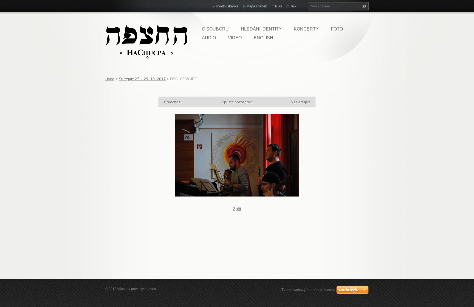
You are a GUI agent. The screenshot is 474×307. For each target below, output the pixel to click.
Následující (300, 102)
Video (235, 37)
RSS (278, 6)
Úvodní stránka (227, 6)
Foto (337, 29)
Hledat (363, 6)
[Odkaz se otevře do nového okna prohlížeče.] (237, 155)
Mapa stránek (257, 6)
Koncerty (306, 29)
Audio (209, 37)
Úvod (109, 79)
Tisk (293, 6)
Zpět (237, 208)
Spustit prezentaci (237, 102)
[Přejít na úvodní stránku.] (146, 41)
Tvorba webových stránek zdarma (308, 290)
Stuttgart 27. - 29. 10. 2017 (142, 79)
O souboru (215, 29)
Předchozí (173, 102)
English (263, 37)
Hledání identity (261, 29)
